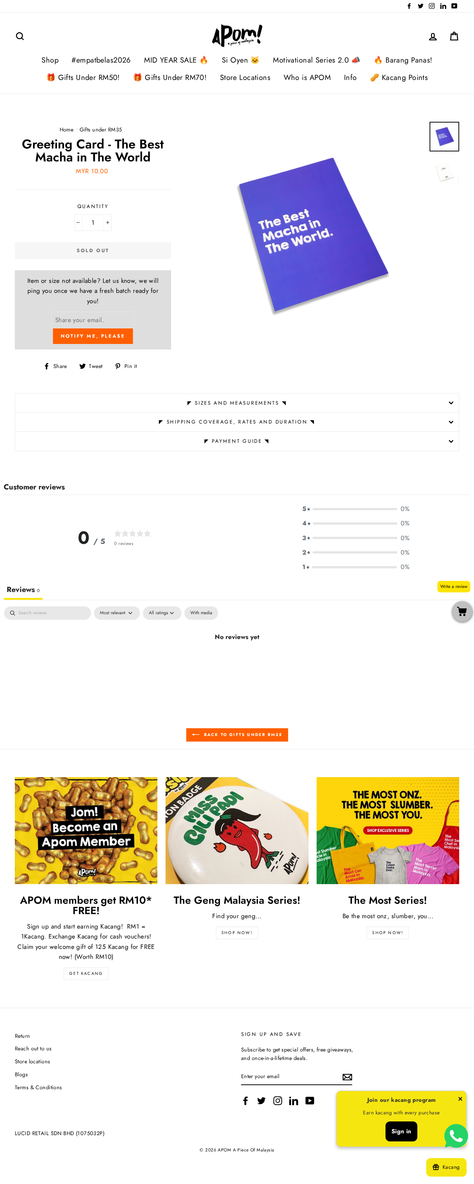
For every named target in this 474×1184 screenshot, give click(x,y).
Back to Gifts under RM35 (242, 735)
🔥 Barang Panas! (403, 60)
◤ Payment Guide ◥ (237, 441)
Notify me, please (93, 336)
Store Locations (245, 77)
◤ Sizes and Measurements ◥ (237, 403)
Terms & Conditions (38, 1087)
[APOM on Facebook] (245, 1101)
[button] (356, 509)
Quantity (93, 206)
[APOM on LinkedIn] (293, 1101)
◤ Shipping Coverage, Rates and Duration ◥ (237, 421)
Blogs (21, 1074)
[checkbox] (201, 613)
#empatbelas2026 (101, 60)
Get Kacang (86, 973)
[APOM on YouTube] (310, 1101)
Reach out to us (33, 1048)
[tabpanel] (237, 661)
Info (350, 77)
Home (67, 129)
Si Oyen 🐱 (241, 60)
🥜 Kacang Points (399, 77)
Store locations (32, 1061)
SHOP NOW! (237, 933)
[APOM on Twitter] (261, 1101)
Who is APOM (307, 77)
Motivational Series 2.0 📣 (317, 60)
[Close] (460, 1100)
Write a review (453, 586)
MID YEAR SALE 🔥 (176, 60)
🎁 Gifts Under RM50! (83, 77)
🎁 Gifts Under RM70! (170, 77)
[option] (310, 236)
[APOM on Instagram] (277, 1101)
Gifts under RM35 (101, 129)
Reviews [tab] (23, 589)
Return (22, 1036)
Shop (50, 60)
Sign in (401, 1131)
